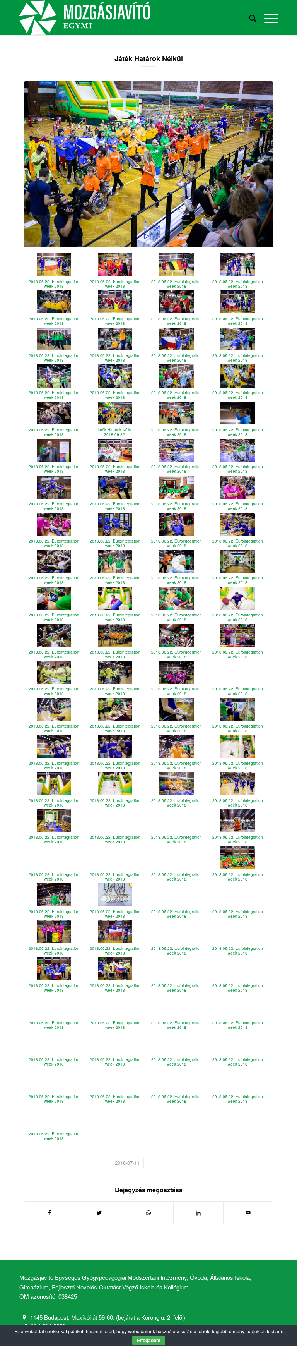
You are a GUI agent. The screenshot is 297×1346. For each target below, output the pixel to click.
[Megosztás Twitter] (98, 1213)
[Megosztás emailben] (248, 1213)
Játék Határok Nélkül (148, 58)
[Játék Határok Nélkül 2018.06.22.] (148, 164)
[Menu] (267, 17)
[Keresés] (248, 17)
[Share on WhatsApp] (148, 1213)
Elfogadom (148, 1340)
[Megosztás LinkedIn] (198, 1213)
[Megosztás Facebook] (49, 1213)
